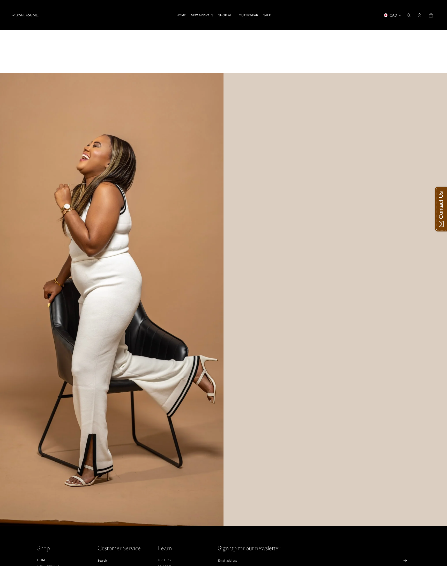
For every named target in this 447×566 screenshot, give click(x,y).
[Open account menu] (419, 15)
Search (102, 561)
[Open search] (408, 15)
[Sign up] (405, 560)
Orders (164, 560)
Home (42, 560)
